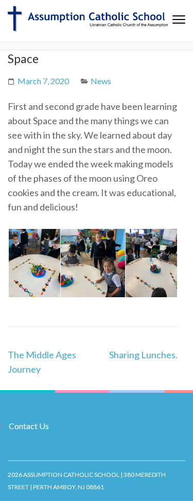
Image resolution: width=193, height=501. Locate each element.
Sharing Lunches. (143, 354)
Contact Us (29, 426)
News (101, 81)
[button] (34, 263)
